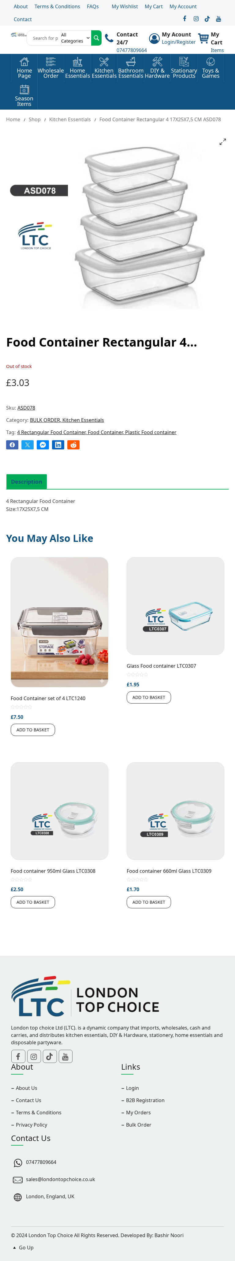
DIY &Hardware (157, 73)
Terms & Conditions (57, 6)
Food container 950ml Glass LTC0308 (53, 871)
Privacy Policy (31, 1124)
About (21, 6)
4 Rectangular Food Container (51, 432)
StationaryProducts (184, 73)
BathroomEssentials (131, 73)
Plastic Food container (151, 432)
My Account (183, 6)
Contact (23, 19)
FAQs (93, 6)
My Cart (154, 6)
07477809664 (132, 50)
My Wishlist (125, 6)
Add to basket (33, 730)
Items (217, 50)
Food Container (105, 432)
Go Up (26, 1247)
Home (13, 119)
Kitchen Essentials (70, 119)
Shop (35, 119)
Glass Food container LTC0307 (161, 665)
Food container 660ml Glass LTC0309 (169, 871)
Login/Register (179, 42)
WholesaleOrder (51, 73)
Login (132, 1088)
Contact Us (28, 1100)
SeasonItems (24, 101)
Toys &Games (210, 73)
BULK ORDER (45, 420)
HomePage (24, 73)
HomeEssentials (77, 73)
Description (26, 481)
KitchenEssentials (104, 73)
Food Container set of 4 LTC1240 (48, 698)
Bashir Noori (169, 1235)
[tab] (26, 481)
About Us (26, 1088)
